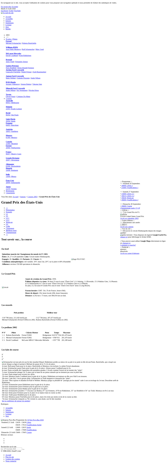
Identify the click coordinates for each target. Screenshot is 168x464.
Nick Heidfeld (11, 68)
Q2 (7, 224)
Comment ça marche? (128, 245)
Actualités (9, 19)
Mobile (8, 29)
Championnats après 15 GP (130, 208)
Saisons (8, 21)
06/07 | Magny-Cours (13, 153)
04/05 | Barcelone (12, 124)
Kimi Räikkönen (25, 55)
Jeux (7, 27)
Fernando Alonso (21, 62)
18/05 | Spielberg (12, 130)
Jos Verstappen (22, 90)
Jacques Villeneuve (13, 84)
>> (7, 235)
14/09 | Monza (11, 175)
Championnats (11, 232)
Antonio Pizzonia (23, 78)
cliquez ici (124, 237)
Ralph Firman (26, 72)
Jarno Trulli (10, 62)
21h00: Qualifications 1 (129, 188)
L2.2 (7, 220)
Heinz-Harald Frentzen (25, 68)
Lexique (8, 25)
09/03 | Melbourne (12, 102)
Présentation (10, 210)
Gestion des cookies (12, 459)
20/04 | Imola (10, 120)
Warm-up (9, 222)
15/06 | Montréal (12, 143)
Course (29, 432)
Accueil (8, 17)
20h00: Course (126, 206)
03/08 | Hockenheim (13, 165)
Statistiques (9, 23)
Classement (10, 228)
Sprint (29, 427)
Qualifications (32, 430)
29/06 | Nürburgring (13, 147)
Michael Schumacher (13, 43)
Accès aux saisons (126, 227)
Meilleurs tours (11, 230)
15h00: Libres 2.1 (127, 194)
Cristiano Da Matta (23, 96)
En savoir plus (6, 7)
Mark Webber (11, 78)
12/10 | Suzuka (11, 188)
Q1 (7, 216)
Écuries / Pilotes (11, 39)
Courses (9, 99)
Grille (8, 226)
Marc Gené (40, 49)
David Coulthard (12, 55)
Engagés (9, 212)
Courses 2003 (32, 197)
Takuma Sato (37, 84)
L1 (7, 214)
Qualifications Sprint (34, 425)
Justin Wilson (35, 78)
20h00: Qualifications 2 (129, 200)
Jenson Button (26, 84)
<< (7, 208)
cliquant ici (126, 243)
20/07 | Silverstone (12, 159)
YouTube (17, 11)
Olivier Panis (10, 96)
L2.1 (7, 218)
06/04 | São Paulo (12, 114)
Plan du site (9, 457)
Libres (29, 422)
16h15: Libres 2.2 (127, 196)
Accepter (15, 7)
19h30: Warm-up (127, 198)
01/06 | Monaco (11, 136)
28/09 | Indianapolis (13, 182)
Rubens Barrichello (29, 43)
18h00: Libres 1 (127, 186)
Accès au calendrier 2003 (129, 218)
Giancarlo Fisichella (13, 72)
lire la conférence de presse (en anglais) (16, 401)
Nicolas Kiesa (34, 90)
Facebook (4, 11)
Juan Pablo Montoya (13, 49)
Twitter (11, 11)
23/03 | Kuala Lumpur (14, 108)
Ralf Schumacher (28, 49)
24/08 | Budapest (12, 169)
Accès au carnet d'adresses (129, 253)
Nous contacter (10, 461)
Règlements (10, 191)
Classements (10, 193)
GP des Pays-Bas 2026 (35, 420)
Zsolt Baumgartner (39, 72)
